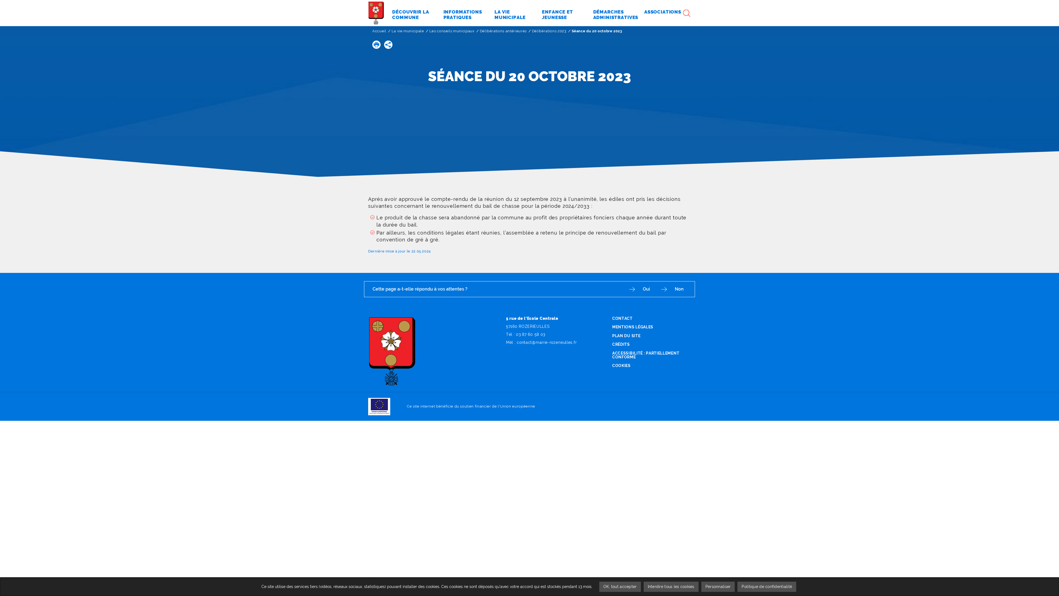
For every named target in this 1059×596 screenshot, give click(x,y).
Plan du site (626, 336)
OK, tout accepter (620, 586)
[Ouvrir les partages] (388, 45)
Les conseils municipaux (452, 31)
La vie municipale (408, 31)
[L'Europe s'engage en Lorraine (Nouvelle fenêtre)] (379, 406)
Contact (622, 318)
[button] (376, 45)
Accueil (379, 31)
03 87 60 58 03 (530, 334)
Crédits (621, 344)
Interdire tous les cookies (671, 586)
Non (679, 289)
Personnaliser (718, 586)
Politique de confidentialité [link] (767, 586)
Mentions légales (632, 327)
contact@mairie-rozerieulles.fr (547, 342)
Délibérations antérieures (503, 31)
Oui (646, 289)
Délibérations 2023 (549, 31)
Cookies (621, 365)
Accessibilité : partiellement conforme (645, 355)
